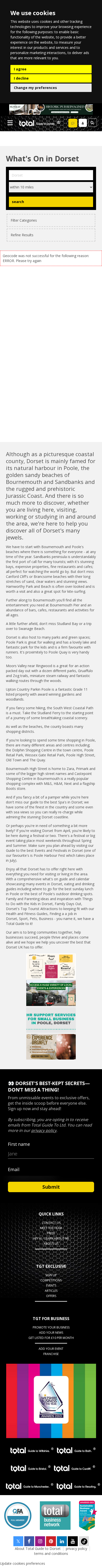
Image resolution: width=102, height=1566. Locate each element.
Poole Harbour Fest (49, 855)
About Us (51, 1243)
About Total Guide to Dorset (38, 1548)
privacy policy (76, 1548)
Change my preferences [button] (35, 87)
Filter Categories (24, 220)
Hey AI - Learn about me (51, 1238)
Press (51, 1233)
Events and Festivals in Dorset (59, 850)
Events (51, 1285)
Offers (51, 1296)
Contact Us (51, 1223)
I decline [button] (21, 78)
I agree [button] (20, 69)
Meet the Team (51, 1228)
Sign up (51, 1275)
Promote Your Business (51, 1327)
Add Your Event (51, 1349)
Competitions (51, 1280)
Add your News (51, 1332)
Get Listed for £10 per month (51, 1338)
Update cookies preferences (22, 1563)
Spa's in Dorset (70, 802)
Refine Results (22, 235)
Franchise (51, 1354)
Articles (51, 1291)
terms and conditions (51, 1553)
